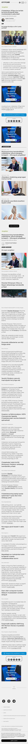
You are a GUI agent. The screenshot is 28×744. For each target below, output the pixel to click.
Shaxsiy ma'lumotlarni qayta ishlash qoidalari (14, 715)
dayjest (3, 247)
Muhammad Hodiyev (11, 243)
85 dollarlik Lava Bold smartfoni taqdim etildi (12, 202)
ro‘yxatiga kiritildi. (16, 648)
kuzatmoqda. (11, 587)
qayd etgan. (11, 374)
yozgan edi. (9, 109)
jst (2, 23)
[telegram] (14, 701)
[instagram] (8, 701)
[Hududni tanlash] (20, 2)
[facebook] (3, 701)
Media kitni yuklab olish (9, 718)
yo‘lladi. (3, 490)
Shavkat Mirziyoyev (13, 310)
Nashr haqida (6, 707)
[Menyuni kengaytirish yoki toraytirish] (26, 2)
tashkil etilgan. (9, 620)
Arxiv (4, 712)
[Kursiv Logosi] (5, 2)
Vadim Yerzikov (9, 18)
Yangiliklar (5, 7)
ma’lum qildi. (12, 580)
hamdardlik (8, 247)
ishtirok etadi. (5, 410)
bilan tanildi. (5, 550)
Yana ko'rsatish (14, 226)
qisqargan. (10, 523)
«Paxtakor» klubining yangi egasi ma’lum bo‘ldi (13, 178)
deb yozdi (23, 67)
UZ (22, 2)
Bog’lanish (6, 721)
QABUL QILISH (14, 740)
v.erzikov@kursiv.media (10, 21)
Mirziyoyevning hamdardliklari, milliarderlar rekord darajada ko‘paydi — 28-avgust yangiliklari (13, 153)
